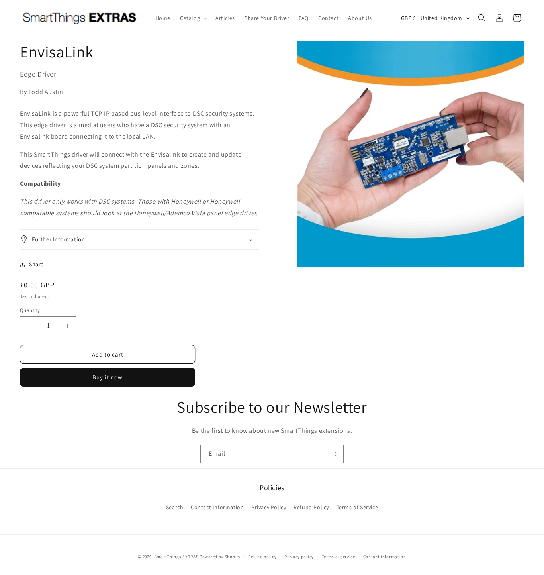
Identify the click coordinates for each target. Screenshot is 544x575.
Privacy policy (299, 556)
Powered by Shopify (220, 556)
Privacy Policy (268, 507)
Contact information (384, 556)
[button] (193, 18)
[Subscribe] (334, 454)
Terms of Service (357, 507)
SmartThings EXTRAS (176, 556)
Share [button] (36, 264)
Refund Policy (311, 507)
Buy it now (107, 377)
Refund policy (262, 556)
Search (175, 507)
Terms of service (338, 556)
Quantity (30, 310)
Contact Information (217, 507)
